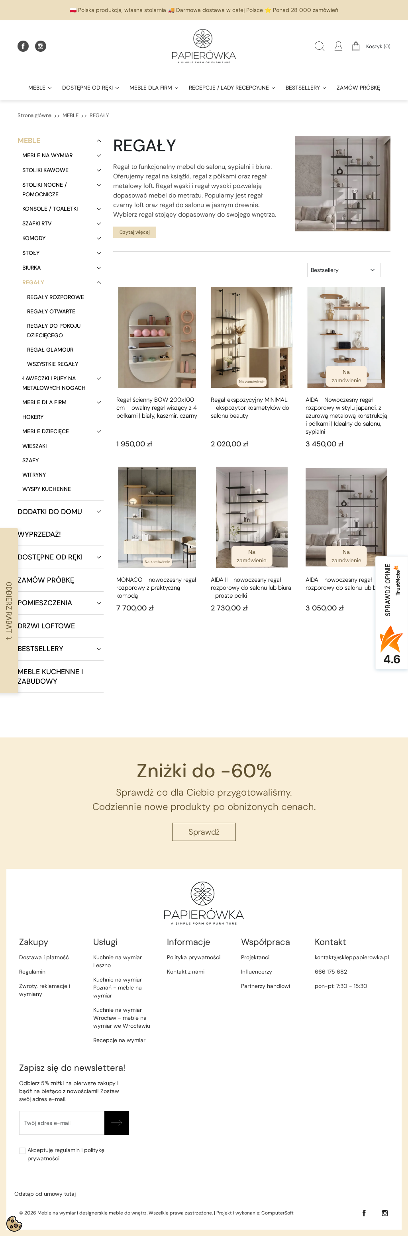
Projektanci (255, 957)
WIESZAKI (34, 446)
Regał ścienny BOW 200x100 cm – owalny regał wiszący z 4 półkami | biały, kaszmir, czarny (156, 408)
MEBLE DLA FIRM (44, 402)
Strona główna (34, 115)
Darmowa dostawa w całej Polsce (219, 10)
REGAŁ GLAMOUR (50, 349)
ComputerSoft (277, 1213)
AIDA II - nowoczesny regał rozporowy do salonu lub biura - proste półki (251, 588)
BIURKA (31, 267)
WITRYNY (34, 474)
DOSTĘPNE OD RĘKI (50, 557)
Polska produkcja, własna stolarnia (122, 10)
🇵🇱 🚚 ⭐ (204, 10)
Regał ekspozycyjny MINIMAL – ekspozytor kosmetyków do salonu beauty (250, 408)
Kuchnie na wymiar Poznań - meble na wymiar (117, 987)
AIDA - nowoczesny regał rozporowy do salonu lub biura (346, 584)
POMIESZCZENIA (45, 603)
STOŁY (30, 252)
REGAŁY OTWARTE (51, 311)
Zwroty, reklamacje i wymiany (44, 989)
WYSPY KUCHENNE (46, 489)
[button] (320, 46)
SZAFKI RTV (37, 223)
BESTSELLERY (40, 648)
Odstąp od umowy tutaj (45, 1193)
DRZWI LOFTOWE (46, 626)
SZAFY (30, 460)
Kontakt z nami (185, 971)
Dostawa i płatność (44, 957)
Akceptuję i (65, 1154)
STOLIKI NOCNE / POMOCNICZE (44, 189)
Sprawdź (204, 832)
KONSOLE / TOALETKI (50, 208)
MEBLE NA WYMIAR (47, 155)
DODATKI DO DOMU (50, 511)
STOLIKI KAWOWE (45, 170)
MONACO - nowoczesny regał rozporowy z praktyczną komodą (156, 588)
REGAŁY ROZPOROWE (55, 297)
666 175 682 (331, 971)
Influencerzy (256, 971)
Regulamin (32, 971)
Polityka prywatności (193, 957)
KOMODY (33, 238)
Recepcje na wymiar (119, 1040)
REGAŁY (33, 282)
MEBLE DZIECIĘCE (45, 431)
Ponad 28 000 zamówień (305, 10)
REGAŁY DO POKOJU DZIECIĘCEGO (53, 330)
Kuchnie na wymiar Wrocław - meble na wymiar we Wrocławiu (121, 1017)
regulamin (67, 1150)
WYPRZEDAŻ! (39, 534)
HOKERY (32, 416)
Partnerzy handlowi (265, 986)
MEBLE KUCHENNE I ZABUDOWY (50, 676)
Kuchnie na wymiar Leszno (117, 961)
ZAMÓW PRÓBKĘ (46, 580)
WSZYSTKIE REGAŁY (52, 364)
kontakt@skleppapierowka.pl (352, 957)
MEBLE (70, 115)
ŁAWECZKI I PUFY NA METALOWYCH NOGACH (54, 383)
